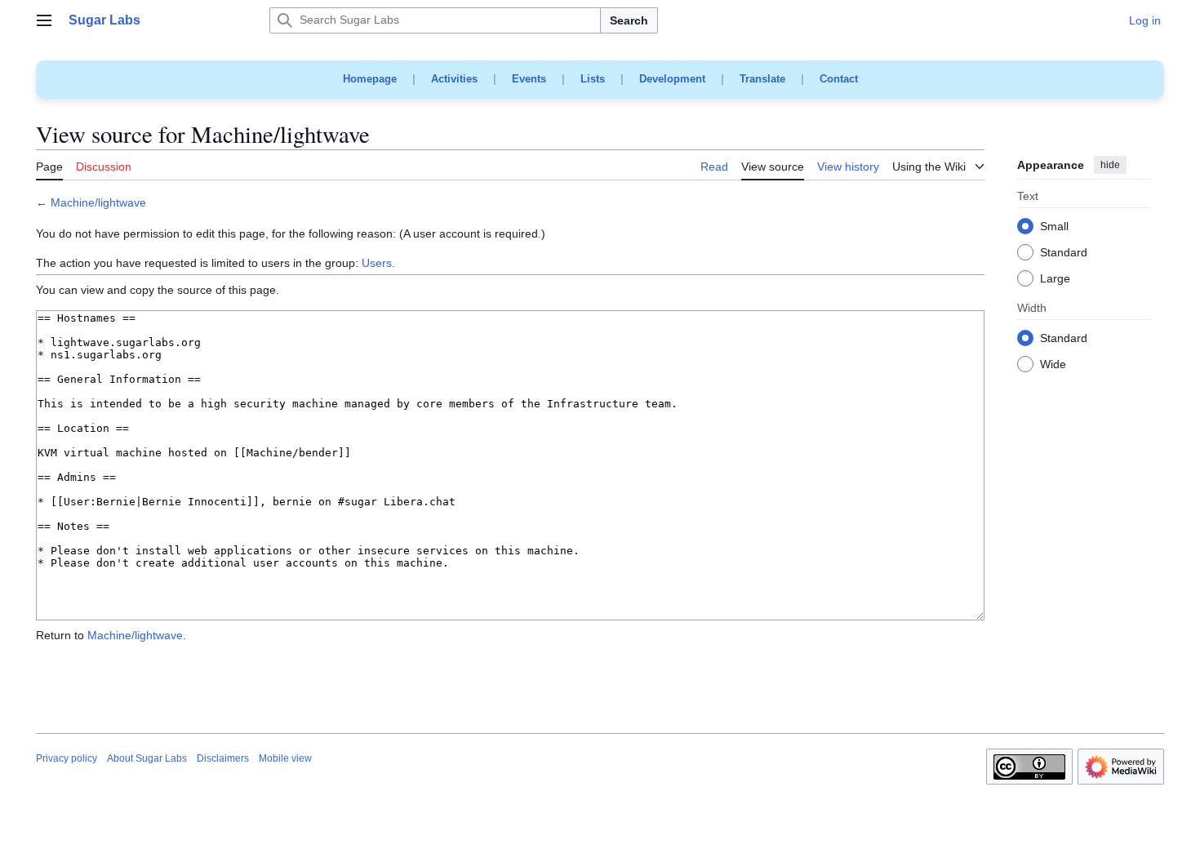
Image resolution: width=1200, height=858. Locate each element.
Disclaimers (223, 758)
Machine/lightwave (98, 202)
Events (529, 79)
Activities (454, 79)
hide (1110, 165)
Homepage (370, 79)
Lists (592, 79)
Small (1054, 226)
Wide (1053, 364)
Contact (839, 79)
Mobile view (285, 758)
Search (629, 20)
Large (1055, 279)
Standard (1063, 253)
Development (672, 79)
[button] (44, 20)
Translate (762, 79)
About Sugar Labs (147, 758)
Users (377, 262)
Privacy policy (66, 758)
